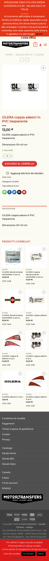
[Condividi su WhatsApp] (4, 192)
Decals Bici (8, 458)
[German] (31, 38)
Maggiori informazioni (24, 557)
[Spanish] (34, 38)
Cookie (6, 434)
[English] (25, 38)
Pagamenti (8, 423)
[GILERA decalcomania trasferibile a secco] (12, 256)
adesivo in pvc (12, 186)
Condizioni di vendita (13, 418)
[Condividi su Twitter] (14, 192)
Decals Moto (9, 453)
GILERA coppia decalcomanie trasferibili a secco (34, 274)
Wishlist (6, 488)
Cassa (5, 477)
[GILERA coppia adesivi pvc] (36, 300)
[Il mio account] (40, 45)
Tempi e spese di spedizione (17, 429)
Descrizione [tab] (8, 209)
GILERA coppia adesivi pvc (36, 316)
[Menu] (45, 44)
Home (9, 54)
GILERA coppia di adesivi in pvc (10, 357)
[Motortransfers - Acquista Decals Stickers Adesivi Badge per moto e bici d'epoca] (15, 44)
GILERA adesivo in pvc (12, 397)
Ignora (39, 34)
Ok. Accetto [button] (28, 554)
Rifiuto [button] (41, 554)
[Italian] (22, 38)
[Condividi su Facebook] (9, 192)
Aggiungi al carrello (19, 163)
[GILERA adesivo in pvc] (12, 381)
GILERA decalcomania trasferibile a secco (12, 273)
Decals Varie (9, 464)
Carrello (6, 472)
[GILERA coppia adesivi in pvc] (36, 340)
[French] (28, 38)
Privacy (6, 439)
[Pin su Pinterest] (24, 192)
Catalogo (7, 448)
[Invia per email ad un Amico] (19, 192)
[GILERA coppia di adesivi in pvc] (12, 340)
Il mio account (10, 483)
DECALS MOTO (24, 54)
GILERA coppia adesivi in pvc (36, 357)
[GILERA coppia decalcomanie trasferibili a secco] (36, 256)
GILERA (39, 54)
